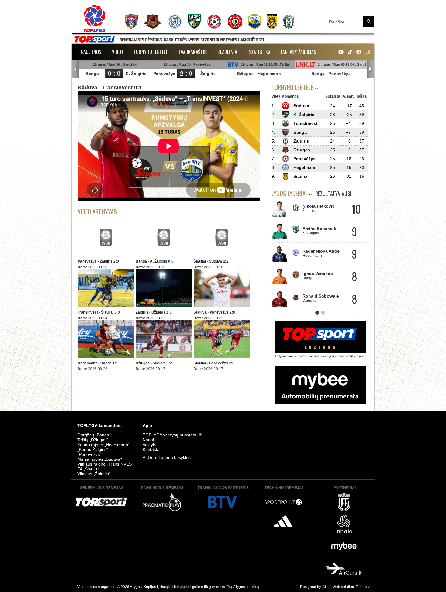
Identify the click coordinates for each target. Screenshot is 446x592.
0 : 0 (114, 73)
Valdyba (150, 444)
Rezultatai (227, 52)
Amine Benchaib (319, 228)
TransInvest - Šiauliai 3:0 (99, 312)
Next (370, 69)
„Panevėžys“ (89, 454)
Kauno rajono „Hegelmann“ (103, 444)
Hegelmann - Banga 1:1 (98, 363)
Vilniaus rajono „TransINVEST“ (106, 464)
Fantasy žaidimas (298, 52)
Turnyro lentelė (150, 52)
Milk (326, 587)
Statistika (259, 52)
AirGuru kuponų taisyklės (167, 457)
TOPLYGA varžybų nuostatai (170, 434)
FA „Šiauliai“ (88, 468)
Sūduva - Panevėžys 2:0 (214, 312)
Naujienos (91, 52)
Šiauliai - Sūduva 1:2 (211, 261)
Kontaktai (151, 449)
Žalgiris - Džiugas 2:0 (154, 312)
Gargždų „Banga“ (94, 434)
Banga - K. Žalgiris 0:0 (155, 261)
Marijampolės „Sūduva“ (99, 459)
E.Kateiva (364, 587)
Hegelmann (269, 73)
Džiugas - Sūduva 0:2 (154, 363)
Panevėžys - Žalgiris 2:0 (98, 261)
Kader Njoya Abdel (321, 251)
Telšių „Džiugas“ (92, 439)
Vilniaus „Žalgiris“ (93, 473)
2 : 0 (186, 73)
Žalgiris (208, 73)
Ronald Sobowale (320, 296)
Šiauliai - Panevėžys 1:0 (214, 363)
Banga (92, 73)
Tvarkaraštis (192, 52)
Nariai (148, 439)
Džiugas (245, 73)
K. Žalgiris (136, 73)
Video (117, 52)
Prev (75, 69)
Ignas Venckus (317, 273)
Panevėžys (164, 73)
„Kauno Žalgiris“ (92, 449)
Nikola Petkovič (318, 206)
